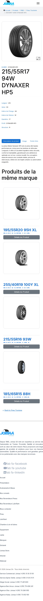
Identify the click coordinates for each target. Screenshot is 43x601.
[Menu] (38, 3)
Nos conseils (4, 493)
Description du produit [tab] (11, 141)
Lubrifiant (3, 519)
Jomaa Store (4, 551)
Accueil (2, 478)
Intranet (2, 556)
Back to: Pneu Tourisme (13, 410)
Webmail (3, 561)
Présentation (4, 483)
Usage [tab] (24, 141)
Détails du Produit (21, 237)
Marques (3, 540)
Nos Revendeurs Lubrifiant (9, 504)
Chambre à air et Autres (8, 524)
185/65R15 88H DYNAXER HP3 (16, 396)
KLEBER (4, 67)
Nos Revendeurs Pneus (8, 498)
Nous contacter (5, 509)
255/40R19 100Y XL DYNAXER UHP (21, 286)
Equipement (4, 530)
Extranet (3, 545)
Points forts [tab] (34, 141)
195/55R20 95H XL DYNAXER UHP (20, 232)
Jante (2, 535)
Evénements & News (7, 488)
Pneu (2, 514)
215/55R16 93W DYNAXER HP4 (17, 341)
